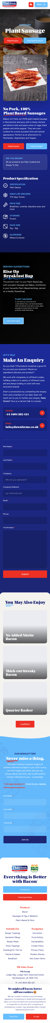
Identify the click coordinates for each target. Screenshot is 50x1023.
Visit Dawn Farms (37, 958)
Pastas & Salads (12, 954)
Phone (6, 514)
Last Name (8, 460)
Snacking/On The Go (12, 950)
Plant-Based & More (25, 920)
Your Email (8, 823)
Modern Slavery (37, 954)
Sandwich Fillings (12, 937)
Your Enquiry (9, 527)
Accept (36, 1017)
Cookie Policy (37, 946)
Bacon (25, 912)
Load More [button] (25, 724)
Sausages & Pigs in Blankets (25, 916)
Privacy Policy (37, 950)
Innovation (37, 933)
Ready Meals (13, 941)
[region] (25, 1003)
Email (6, 500)
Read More (13, 1017)
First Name (8, 446)
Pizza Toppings (13, 946)
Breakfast (12, 958)
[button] (41, 4)
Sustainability (37, 941)
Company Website (11, 487)
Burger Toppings (12, 933)
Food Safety (37, 937)
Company (7, 473)
